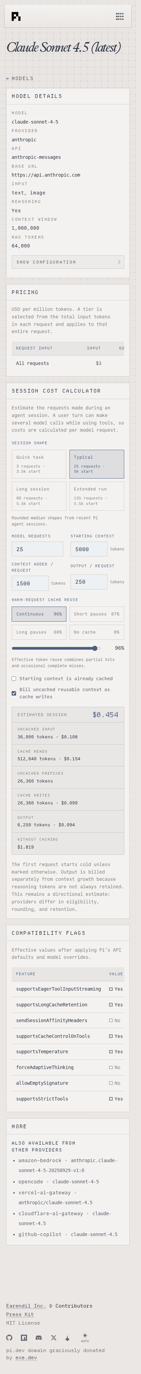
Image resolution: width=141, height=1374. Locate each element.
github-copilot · (67, 1234)
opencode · (58, 1181)
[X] (54, 1338)
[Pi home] (16, 16)
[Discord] (39, 1338)
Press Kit (20, 1314)
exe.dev (26, 1357)
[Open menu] (119, 16)
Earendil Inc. (26, 1306)
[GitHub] (9, 1338)
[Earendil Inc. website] (67, 1337)
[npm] (24, 1338)
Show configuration (46, 262)
